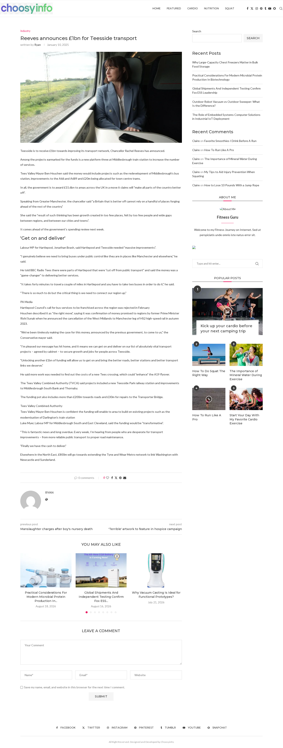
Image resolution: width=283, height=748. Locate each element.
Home (156, 8)
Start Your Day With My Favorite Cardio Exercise (244, 419)
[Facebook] (247, 8)
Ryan (37, 44)
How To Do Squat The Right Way (208, 373)
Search (196, 31)
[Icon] (227, 311)
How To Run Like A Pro (219, 150)
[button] (25, 583)
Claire (196, 141)
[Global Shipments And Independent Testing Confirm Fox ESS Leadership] (101, 570)
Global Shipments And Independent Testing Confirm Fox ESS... (101, 597)
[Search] (281, 8)
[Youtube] (269, 8)
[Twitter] (251, 8)
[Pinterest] (261, 8)
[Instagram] (256, 8)
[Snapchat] (274, 8)
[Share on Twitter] (116, 477)
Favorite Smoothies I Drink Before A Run (230, 141)
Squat (229, 8)
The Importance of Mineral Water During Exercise (246, 375)
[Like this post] (107, 477)
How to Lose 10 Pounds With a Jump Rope (231, 185)
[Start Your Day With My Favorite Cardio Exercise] (246, 399)
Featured (174, 8)
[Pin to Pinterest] (120, 477)
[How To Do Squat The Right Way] (208, 355)
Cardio (192, 8)
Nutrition (211, 8)
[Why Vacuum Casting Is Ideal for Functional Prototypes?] (156, 570)
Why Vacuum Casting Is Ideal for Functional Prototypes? (156, 595)
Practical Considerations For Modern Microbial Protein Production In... (46, 597)
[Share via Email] (124, 477)
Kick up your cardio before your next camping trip (226, 328)
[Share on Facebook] (112, 477)
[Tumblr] (265, 8)
